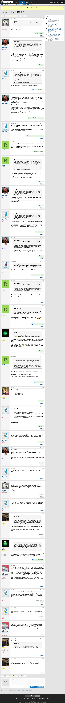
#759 (43, 211)
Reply (42, 35)
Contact (17, 698)
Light (28, 695)
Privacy (48, 698)
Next (24, 16)
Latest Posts (49, 16)
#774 (43, 540)
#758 (43, 187)
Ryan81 (15, 189)
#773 (43, 513)
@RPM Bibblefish (30, 624)
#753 (43, 70)
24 (9, 16)
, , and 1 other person (35, 135)
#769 (43, 447)
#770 (43, 468)
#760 (43, 237)
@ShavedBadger (20, 49)
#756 (43, 141)
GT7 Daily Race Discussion (53, 38)
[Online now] (5, 77)
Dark (33, 695)
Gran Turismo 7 (50, 26)
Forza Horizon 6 (50, 36)
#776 (43, 589)
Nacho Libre (16, 41)
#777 (43, 607)
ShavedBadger (17, 72)
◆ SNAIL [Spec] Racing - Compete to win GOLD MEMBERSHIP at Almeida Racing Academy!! (55, 29)
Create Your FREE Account (32, 8)
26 (13, 16)
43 (21, 16)
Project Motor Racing (51, 21)
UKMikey (15, 21)
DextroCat (4, 13)
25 (11, 16)
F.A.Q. (27, 698)
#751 (43, 18)
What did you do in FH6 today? (54, 34)
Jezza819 (15, 516)
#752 (43, 39)
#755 (43, 123)
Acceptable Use (42, 698)
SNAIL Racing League (51, 32)
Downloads (28, 2)
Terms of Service (33, 698)
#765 (43, 356)
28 (17, 16)
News (17, 2)
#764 (43, 329)
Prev (3, 16)
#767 (43, 406)
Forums (21, 2)
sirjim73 (15, 359)
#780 (43, 658)
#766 (43, 387)
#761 (43, 261)
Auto (38, 695)
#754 (43, 95)
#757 (43, 157)
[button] (24, 2)
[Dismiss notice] (63, 7)
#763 (43, 305)
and (39, 33)
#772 (43, 500)
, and (36, 117)
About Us (23, 698)
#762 (43, 280)
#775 (43, 565)
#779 (43, 638)
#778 (43, 622)
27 (15, 16)
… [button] (19, 16)
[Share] (41, 18)
